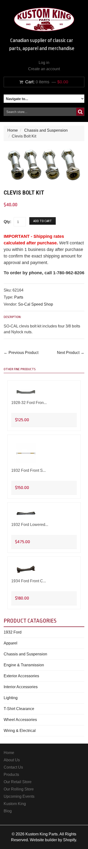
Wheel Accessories (20, 720)
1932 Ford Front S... (28, 470)
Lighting (11, 698)
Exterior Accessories (21, 676)
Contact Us (13, 767)
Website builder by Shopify (53, 840)
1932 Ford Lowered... (29, 525)
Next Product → (70, 353)
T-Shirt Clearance (19, 709)
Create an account (44, 69)
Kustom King (15, 804)
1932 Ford (13, 632)
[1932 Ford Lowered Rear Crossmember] (26, 514)
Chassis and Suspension (46, 130)
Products (11, 774)
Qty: (7, 222)
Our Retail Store (18, 782)
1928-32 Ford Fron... (29, 403)
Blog (8, 811)
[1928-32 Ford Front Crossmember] (26, 392)
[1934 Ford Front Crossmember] (26, 569)
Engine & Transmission (24, 665)
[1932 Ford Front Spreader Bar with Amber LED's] (26, 453)
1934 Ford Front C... (28, 581)
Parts (18, 297)
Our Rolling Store (19, 789)
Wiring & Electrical (20, 731)
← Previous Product (21, 353)
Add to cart (42, 221)
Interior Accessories (21, 687)
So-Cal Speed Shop (35, 304)
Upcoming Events (19, 796)
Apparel (10, 643)
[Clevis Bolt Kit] (44, 151)
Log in (44, 62)
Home (12, 130)
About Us (12, 760)
